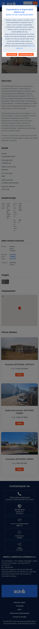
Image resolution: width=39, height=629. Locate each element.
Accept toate (12, 54)
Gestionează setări (26, 54)
